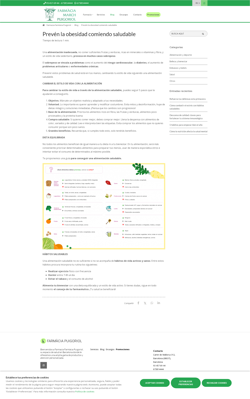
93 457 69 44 (159, 365)
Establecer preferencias (186, 383)
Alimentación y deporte (181, 55)
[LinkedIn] (159, 303)
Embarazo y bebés (178, 68)
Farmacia (87, 14)
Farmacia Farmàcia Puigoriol (59, 25)
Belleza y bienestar (178, 61)
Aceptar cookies (154, 382)
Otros (172, 81)
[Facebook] (138, 303)
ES (197, 3)
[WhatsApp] (152, 303)
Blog (112, 14)
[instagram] (204, 3)
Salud (172, 74)
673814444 (158, 369)
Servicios (101, 14)
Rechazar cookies (217, 382)
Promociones (153, 14)
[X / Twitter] (145, 303)
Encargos (124, 14)
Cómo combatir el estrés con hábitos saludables (187, 107)
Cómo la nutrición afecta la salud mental (188, 131)
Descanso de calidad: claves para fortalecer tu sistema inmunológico (186, 117)
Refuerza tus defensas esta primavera (188, 99)
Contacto (137, 14)
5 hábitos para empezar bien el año (186, 125)
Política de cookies (84, 391)
